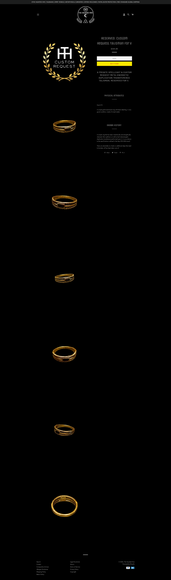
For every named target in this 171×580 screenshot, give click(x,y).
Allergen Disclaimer (42, 569)
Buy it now (114, 64)
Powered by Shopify (128, 564)
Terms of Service (75, 567)
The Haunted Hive (129, 562)
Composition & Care (43, 567)
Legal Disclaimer (75, 562)
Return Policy (40, 574)
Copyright (73, 572)
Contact (39, 564)
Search (39, 562)
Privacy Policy (74, 569)
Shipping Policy (41, 572)
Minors (72, 564)
